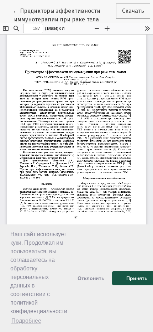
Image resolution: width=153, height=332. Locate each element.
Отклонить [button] (91, 278)
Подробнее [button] (26, 321)
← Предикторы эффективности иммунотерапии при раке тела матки (61, 19)
